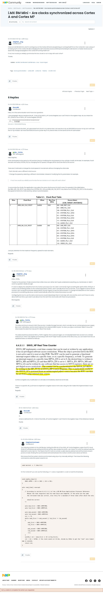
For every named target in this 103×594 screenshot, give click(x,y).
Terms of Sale (17, 584)
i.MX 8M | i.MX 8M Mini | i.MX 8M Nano (26, 62)
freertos (45, 71)
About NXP (5, 580)
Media (28, 580)
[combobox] (58, 22)
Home (10, 8)
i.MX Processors (27, 8)
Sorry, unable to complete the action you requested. (17, 590)
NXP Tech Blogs (51, 2)
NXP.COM (62, 2)
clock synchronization (20, 71)
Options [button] (90, 29)
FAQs (93, 2)
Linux (37, 62)
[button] (85, 43)
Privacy (4, 584)
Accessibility (36, 584)
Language (86, 2)
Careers (13, 580)
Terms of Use (10, 584)
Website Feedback (44, 584)
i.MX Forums (17, 8)
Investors (21, 580)
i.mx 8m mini (52, 71)
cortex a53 (31, 71)
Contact (35, 580)
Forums (28, 2)
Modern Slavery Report (27, 584)
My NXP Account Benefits (48, 580)
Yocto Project (44, 62)
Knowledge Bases (38, 2)
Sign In (98, 2)
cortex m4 (38, 71)
